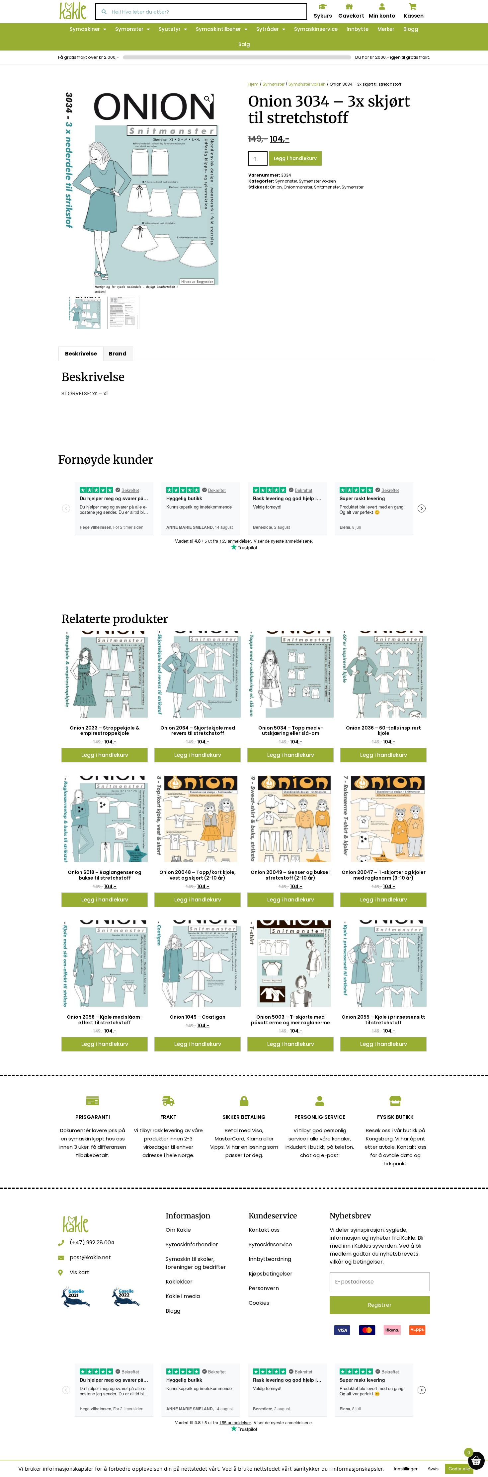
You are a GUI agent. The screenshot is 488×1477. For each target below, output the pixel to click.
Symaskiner (85, 29)
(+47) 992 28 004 (92, 1242)
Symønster (129, 29)
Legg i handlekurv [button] (104, 755)
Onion (276, 187)
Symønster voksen (307, 84)
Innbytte (357, 29)
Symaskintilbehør (218, 29)
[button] (207, 99)
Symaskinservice (316, 29)
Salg (244, 44)
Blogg (410, 29)
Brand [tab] (117, 353)
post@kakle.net (90, 1257)
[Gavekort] (349, 6)
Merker (385, 29)
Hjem (253, 84)
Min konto (382, 16)
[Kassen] (413, 6)
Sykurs (323, 16)
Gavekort (351, 16)
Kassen (414, 16)
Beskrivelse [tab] (81, 353)
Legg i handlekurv (295, 158)
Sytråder (267, 29)
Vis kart (79, 1272)
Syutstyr (170, 29)
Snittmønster (327, 187)
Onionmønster (298, 187)
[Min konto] (382, 6)
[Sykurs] (322, 6)
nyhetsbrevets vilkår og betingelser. (374, 1258)
